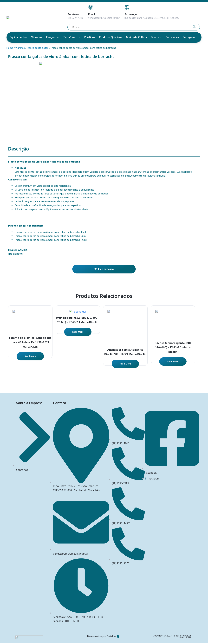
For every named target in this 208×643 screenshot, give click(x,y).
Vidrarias (36, 37)
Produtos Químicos (110, 37)
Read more (30, 356)
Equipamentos (18, 37)
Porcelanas (172, 37)
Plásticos (89, 37)
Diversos (156, 37)
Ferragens (189, 37)
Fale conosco (106, 269)
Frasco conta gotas (37, 48)
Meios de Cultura (136, 37)
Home (9, 48)
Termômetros (71, 37)
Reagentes (52, 37)
